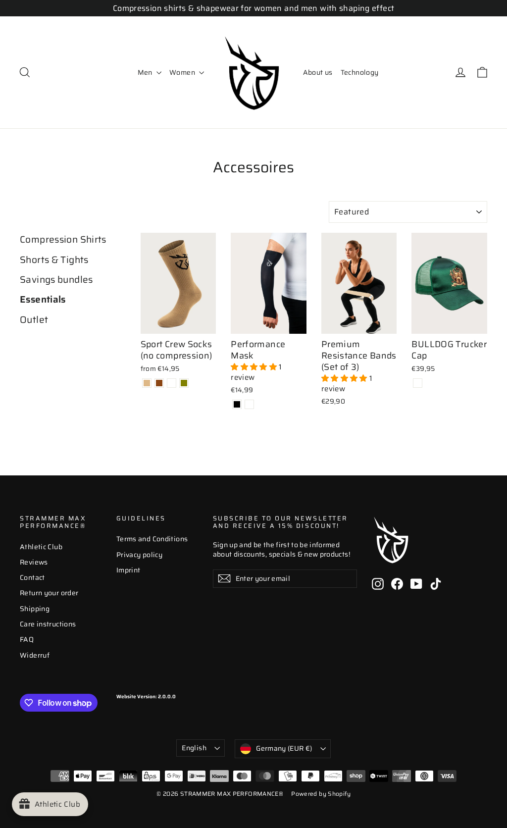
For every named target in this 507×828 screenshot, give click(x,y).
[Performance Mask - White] (249, 404)
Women (183, 72)
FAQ (27, 639)
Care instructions (48, 624)
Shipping (35, 608)
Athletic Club (41, 546)
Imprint (128, 570)
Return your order (49, 592)
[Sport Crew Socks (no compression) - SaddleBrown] (159, 383)
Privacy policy (139, 554)
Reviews (34, 562)
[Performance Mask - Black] (237, 404)
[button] (255, 367)
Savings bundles (56, 280)
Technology (360, 72)
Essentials (43, 300)
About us (318, 72)
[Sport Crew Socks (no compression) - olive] (184, 383)
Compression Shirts (63, 240)
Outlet (34, 320)
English (194, 747)
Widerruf (35, 655)
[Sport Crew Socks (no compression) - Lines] (171, 383)
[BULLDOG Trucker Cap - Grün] (417, 383)
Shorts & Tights (54, 260)
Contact (32, 577)
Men (146, 72)
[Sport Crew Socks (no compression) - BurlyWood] (147, 383)
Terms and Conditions (152, 538)
